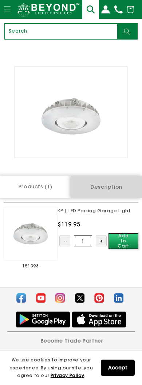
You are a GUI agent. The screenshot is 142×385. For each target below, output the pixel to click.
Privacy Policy (67, 375)
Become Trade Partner (72, 340)
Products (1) (35, 186)
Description (106, 187)
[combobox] (61, 31)
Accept (117, 367)
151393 (30, 266)
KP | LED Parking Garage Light (94, 210)
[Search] (127, 31)
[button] (7, 16)
